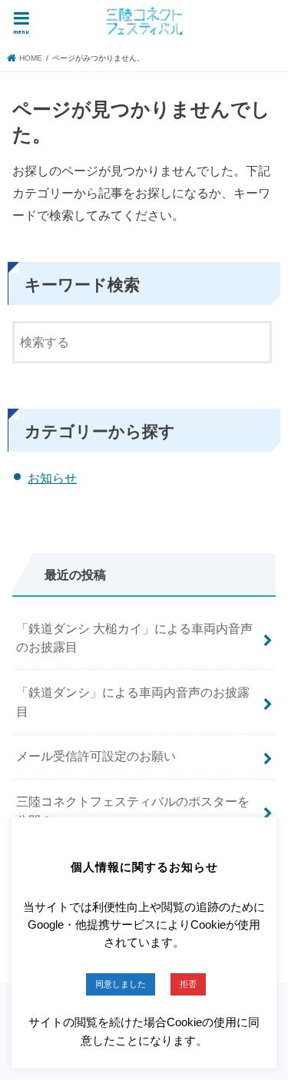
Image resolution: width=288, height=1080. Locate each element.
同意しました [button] (120, 984)
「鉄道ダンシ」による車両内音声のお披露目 (133, 701)
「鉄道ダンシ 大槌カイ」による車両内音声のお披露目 (134, 637)
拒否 (188, 984)
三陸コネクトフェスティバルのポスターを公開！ (133, 810)
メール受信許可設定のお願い (96, 756)
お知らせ (52, 478)
